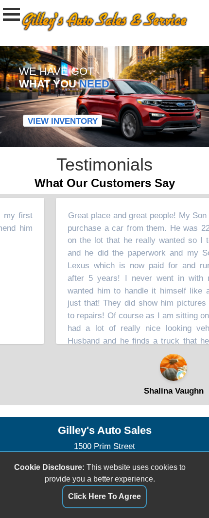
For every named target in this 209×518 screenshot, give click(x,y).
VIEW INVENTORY (63, 120)
